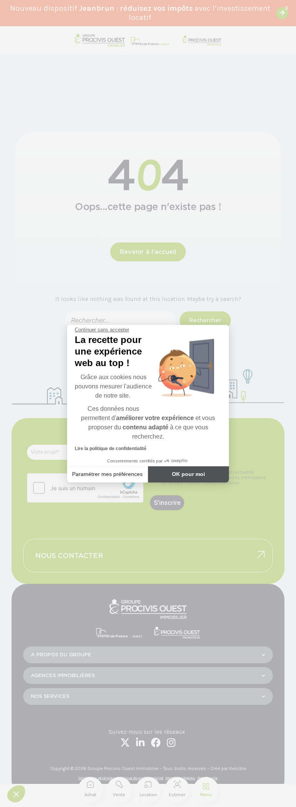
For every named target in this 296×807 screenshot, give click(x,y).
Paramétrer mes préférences (107, 474)
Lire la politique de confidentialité (110, 448)
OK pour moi (188, 474)
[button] (16, 794)
